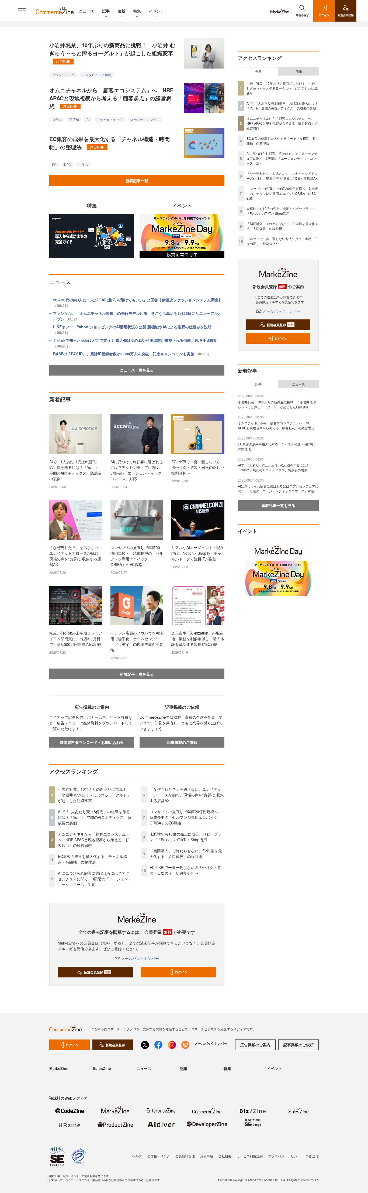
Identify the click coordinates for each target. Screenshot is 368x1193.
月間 (298, 71)
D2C (67, 164)
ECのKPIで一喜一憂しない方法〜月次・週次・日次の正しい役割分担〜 (197, 467)
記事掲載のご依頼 (182, 742)
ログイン (181, 972)
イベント (156, 10)
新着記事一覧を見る (137, 674)
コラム (57, 119)
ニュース (86, 10)
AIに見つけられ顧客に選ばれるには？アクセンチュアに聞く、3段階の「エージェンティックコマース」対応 (136, 470)
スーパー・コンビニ (144, 119)
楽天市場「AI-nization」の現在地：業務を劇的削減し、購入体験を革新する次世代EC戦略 (197, 638)
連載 (121, 10)
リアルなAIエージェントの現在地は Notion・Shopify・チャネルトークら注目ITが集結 (197, 553)
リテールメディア (110, 119)
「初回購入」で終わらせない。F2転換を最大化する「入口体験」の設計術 (186, 853)
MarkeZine (58, 1068)
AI (87, 119)
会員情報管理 (185, 1156)
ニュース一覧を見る (137, 370)
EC (54, 164)
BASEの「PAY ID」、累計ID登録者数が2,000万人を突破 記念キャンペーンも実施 (132, 353)
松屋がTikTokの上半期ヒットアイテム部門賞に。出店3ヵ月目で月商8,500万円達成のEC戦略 (75, 638)
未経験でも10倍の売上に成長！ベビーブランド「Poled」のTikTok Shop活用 (186, 836)
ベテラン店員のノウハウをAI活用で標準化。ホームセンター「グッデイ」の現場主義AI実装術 (136, 641)
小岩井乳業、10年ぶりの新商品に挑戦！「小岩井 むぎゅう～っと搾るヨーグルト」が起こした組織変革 (112, 52)
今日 (258, 71)
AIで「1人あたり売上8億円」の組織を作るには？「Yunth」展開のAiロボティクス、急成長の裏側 (75, 470)
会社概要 (224, 1156)
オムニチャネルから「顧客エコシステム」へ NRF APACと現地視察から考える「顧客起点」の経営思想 (111, 98)
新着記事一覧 (137, 180)
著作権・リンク (158, 1156)
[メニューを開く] (22, 11)
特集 (137, 10)
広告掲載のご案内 (255, 1044)
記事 (106, 10)
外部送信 (312, 1156)
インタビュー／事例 (96, 74)
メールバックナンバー (140, 958)
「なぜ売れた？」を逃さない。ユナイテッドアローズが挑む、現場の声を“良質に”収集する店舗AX (75, 556)
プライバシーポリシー (284, 1156)
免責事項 (206, 1156)
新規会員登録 (97, 972)
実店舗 (74, 119)
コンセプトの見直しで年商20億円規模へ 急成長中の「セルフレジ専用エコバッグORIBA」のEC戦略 (136, 556)
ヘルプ (137, 1156)
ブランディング (63, 74)
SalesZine (102, 1068)
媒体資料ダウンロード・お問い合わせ (92, 742)
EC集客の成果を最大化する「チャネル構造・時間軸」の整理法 (109, 143)
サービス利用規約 (250, 1156)
